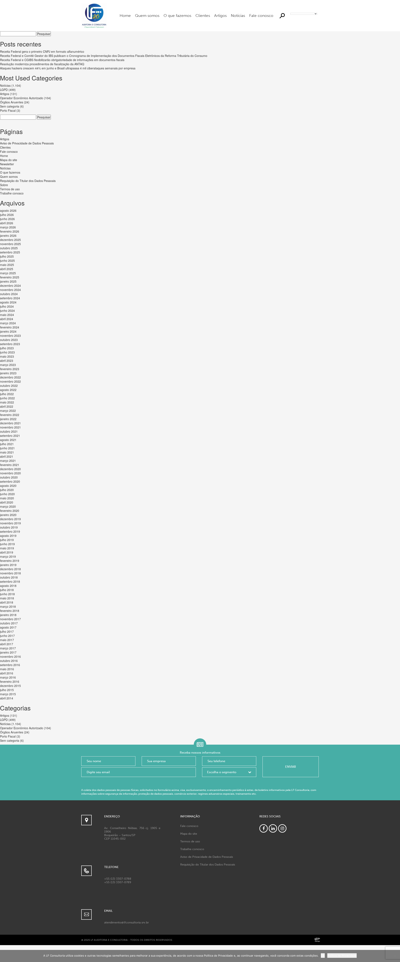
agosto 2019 (8, 536)
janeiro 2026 (8, 235)
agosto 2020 (8, 486)
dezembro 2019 (10, 519)
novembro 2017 (10, 619)
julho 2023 (7, 348)
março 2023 (8, 365)
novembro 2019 (10, 523)
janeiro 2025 (8, 281)
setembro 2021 (10, 435)
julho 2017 (7, 631)
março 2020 (8, 506)
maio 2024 (7, 315)
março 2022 (8, 410)
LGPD (4, 90)
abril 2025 (6, 269)
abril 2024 (6, 319)
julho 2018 (7, 590)
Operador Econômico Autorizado (21, 98)
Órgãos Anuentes (11, 102)
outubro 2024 (9, 294)
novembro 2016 (10, 656)
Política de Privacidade (342, 955)
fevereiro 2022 (9, 415)
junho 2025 (7, 260)
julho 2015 (7, 690)
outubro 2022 (9, 385)
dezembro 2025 (10, 240)
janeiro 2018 (8, 615)
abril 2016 (6, 673)
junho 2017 (7, 636)
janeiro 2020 (8, 515)
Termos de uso (10, 189)
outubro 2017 (9, 623)
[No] (395, 956)
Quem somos (147, 15)
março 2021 (8, 460)
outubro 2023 (9, 340)
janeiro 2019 (8, 565)
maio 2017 (7, 640)
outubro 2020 (9, 477)
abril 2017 (6, 644)
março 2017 (8, 648)
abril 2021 (6, 456)
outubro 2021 (9, 431)
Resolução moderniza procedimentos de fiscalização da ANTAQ (42, 64)
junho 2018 (7, 594)
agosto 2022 (8, 390)
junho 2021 (7, 448)
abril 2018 (6, 602)
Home (125, 15)
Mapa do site (8, 160)
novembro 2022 (10, 381)
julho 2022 (7, 394)
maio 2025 (7, 265)
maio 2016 (7, 669)
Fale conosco (261, 15)
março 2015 (8, 694)
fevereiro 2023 (9, 369)
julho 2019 (7, 540)
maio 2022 (7, 402)
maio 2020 (7, 498)
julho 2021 (7, 444)
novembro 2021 (10, 427)
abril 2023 (6, 360)
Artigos (220, 15)
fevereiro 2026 (9, 231)
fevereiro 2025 (9, 277)
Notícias (238, 15)
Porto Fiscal (8, 110)
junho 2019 (7, 544)
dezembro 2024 (10, 285)
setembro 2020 (10, 481)
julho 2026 (7, 215)
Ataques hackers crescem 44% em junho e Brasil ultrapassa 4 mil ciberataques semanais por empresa (67, 68)
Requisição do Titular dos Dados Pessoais (28, 181)
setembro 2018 (10, 581)
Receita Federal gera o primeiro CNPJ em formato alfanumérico (42, 51)
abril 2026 (6, 223)
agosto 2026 (8, 210)
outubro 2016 (9, 661)
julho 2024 (7, 306)
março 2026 (8, 227)
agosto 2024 (8, 302)
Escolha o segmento (221, 772)
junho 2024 (7, 310)
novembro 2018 (10, 573)
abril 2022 (6, 406)
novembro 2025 (10, 244)
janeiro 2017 (8, 652)
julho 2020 (7, 490)
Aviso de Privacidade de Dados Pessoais (27, 143)
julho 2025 (7, 256)
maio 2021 (7, 452)
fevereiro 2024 (9, 327)
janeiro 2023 (8, 373)
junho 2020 (7, 494)
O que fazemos (177, 15)
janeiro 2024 (8, 331)
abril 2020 (6, 502)
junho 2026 (7, 219)
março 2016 (8, 677)
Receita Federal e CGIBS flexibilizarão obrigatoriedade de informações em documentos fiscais (62, 60)
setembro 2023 (10, 344)
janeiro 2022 (8, 419)
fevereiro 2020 (9, 511)
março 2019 (8, 556)
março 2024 (8, 323)
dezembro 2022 (10, 377)
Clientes (202, 15)
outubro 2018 (9, 577)
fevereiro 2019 (9, 561)
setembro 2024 (10, 298)
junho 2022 (7, 398)
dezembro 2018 (10, 569)
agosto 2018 (8, 586)
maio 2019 (7, 548)
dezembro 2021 (10, 423)
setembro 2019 (10, 531)
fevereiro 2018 (9, 611)
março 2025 (8, 273)
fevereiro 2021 (9, 465)
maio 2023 (7, 356)
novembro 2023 (10, 335)
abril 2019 (6, 552)
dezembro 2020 (10, 469)
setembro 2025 (10, 252)
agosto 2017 (8, 627)
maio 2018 (7, 598)
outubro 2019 (9, 527)
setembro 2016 (10, 665)
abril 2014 (6, 698)
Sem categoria (9, 106)
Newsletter (7, 164)
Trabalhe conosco (12, 193)
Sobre (4, 185)
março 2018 (8, 606)
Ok (323, 955)
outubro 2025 (9, 248)
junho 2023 (7, 352)
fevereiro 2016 (9, 681)
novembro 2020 (10, 473)
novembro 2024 (10, 290)
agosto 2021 (8, 440)
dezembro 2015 (10, 686)
